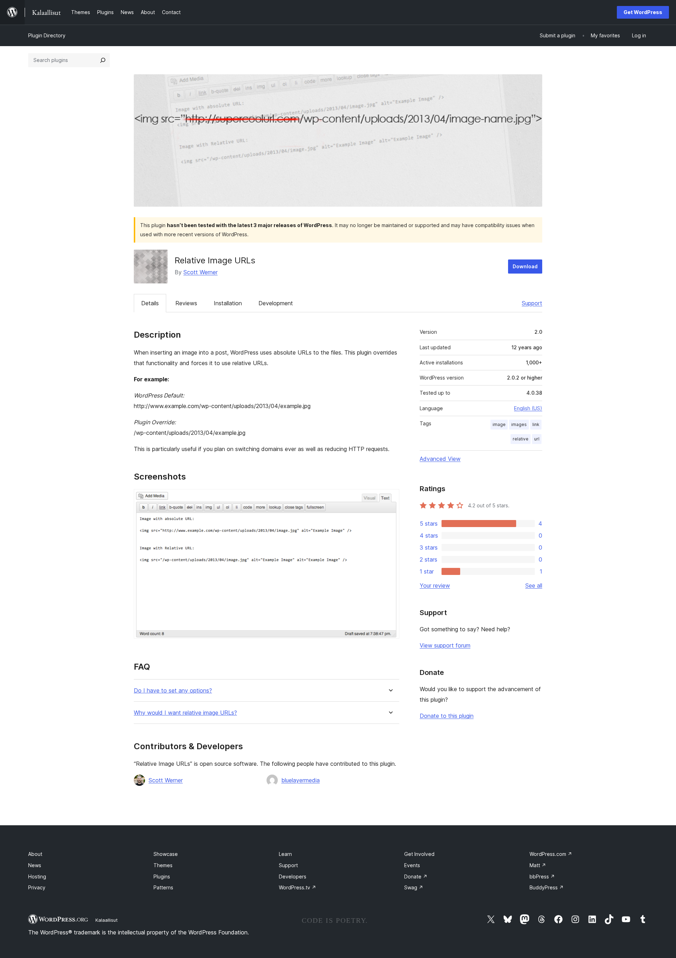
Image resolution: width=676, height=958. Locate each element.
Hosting (37, 876)
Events (412, 865)
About (35, 854)
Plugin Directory (46, 35)
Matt (538, 865)
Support (532, 303)
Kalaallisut (106, 920)
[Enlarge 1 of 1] (389, 498)
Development (275, 303)
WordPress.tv (297, 887)
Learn (285, 854)
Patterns (163, 887)
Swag (413, 887)
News (34, 865)
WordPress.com (551, 854)
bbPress (542, 876)
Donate (415, 876)
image (499, 424)
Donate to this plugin (447, 715)
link (535, 424)
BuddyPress (547, 887)
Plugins (162, 876)
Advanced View (440, 458)
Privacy (36, 887)
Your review (435, 585)
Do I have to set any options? (173, 690)
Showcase (166, 854)
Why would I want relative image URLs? (185, 712)
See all (533, 585)
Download (525, 266)
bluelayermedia (300, 780)
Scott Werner (200, 272)
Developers (292, 876)
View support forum (445, 645)
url (536, 439)
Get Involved (419, 854)
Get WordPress (643, 12)
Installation (228, 303)
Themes (163, 865)
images (519, 424)
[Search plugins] (103, 60)
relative (520, 439)
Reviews (186, 303)
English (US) (528, 408)
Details (150, 303)
